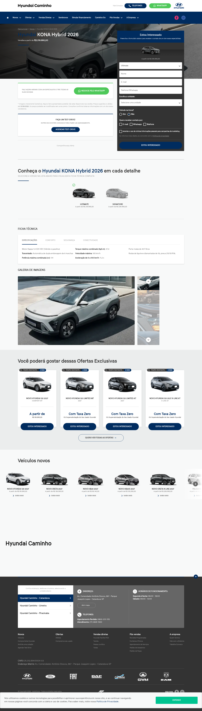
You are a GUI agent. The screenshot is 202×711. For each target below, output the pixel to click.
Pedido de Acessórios (137, 648)
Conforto (50, 240)
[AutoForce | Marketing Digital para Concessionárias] (101, 692)
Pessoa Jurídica (99, 644)
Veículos (21, 638)
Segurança (69, 240)
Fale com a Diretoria (177, 641)
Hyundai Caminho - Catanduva (35, 598)
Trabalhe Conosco (176, 644)
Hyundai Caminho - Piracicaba (34, 613)
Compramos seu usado (64, 641)
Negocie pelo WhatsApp (93, 91)
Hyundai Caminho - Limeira (33, 606)
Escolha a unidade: (127, 97)
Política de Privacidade (107, 702)
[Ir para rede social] (177, 18)
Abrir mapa (86, 605)
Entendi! (176, 700)
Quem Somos (175, 638)
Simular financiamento (81, 18)
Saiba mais (19, 496)
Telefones (137, 6)
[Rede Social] (177, 692)
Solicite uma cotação (25, 644)
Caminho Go (100, 18)
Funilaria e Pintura (136, 641)
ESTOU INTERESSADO (150, 145)
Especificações (29, 240)
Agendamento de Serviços (139, 644)
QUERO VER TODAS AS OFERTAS (99, 438)
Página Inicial (22, 29)
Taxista (95, 641)
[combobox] (150, 65)
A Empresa (131, 18)
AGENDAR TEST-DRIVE (65, 129)
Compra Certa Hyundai (26, 641)
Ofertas (28, 18)
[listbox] (150, 102)
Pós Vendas (114, 18)
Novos (15, 18)
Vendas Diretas (45, 18)
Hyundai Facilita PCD (101, 638)
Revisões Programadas (138, 638)
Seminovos (63, 18)
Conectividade (90, 240)
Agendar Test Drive (24, 648)
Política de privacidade (161, 136)
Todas (95, 648)
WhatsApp (162, 6)
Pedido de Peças (136, 651)
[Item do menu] (8, 17)
